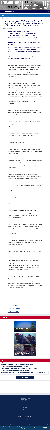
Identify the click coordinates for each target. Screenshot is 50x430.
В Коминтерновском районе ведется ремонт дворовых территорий (19, 368)
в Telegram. (16, 308)
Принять (44, 427)
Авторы (25, 409)
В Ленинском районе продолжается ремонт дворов (15, 370)
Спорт (3, 15)
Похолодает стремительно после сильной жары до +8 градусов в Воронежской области (25, 372)
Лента (25, 405)
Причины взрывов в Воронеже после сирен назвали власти (17, 364)
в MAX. (15, 311)
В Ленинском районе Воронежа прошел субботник (14, 366)
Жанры (25, 407)
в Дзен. (15, 305)
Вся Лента (25, 377)
